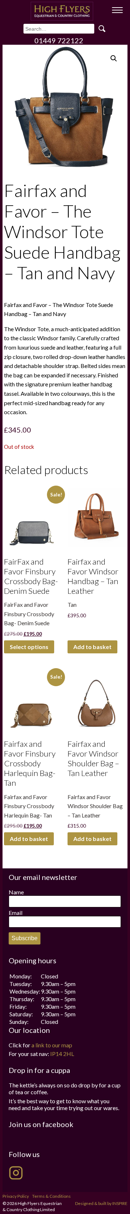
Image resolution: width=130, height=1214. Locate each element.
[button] (113, 58)
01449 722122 (58, 40)
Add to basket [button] (92, 646)
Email (15, 912)
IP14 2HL (62, 1053)
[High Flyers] (62, 11)
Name (16, 892)
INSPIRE (119, 1203)
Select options (29, 646)
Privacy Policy (16, 1196)
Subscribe (25, 938)
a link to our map (51, 1045)
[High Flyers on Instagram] (16, 1173)
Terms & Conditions (51, 1196)
